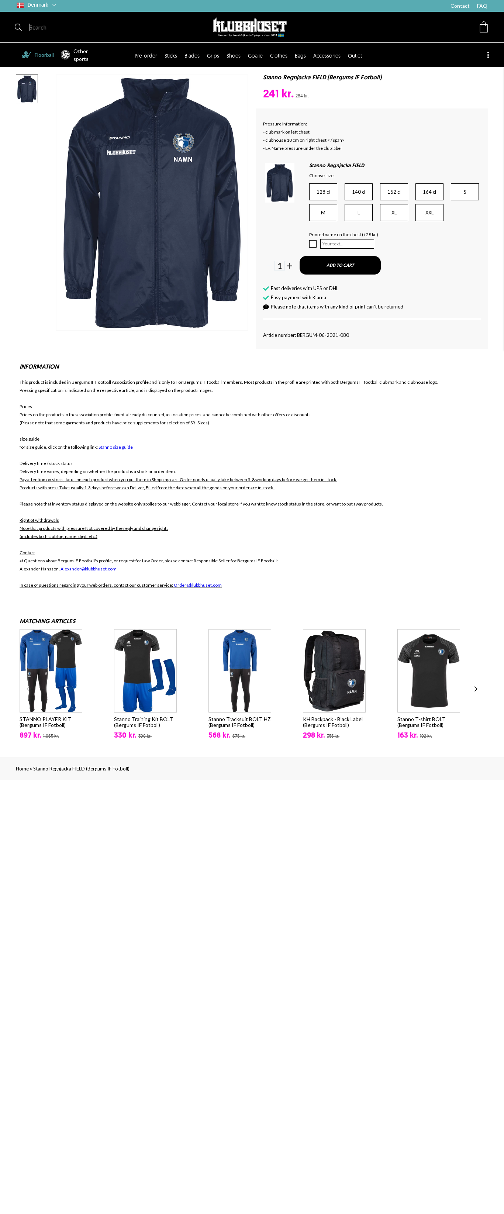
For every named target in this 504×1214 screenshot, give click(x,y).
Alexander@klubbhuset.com (89, 569)
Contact (460, 6)
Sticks (171, 56)
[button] (483, 26)
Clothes (278, 56)
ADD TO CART (340, 265)
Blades (192, 56)
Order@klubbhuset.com (198, 585)
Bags (300, 56)
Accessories (327, 56)
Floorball (44, 55)
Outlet (355, 56)
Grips (213, 56)
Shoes (234, 56)
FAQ (482, 6)
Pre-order (146, 56)
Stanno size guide (116, 447)
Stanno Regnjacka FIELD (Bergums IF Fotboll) (81, 769)
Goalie (255, 56)
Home (22, 769)
